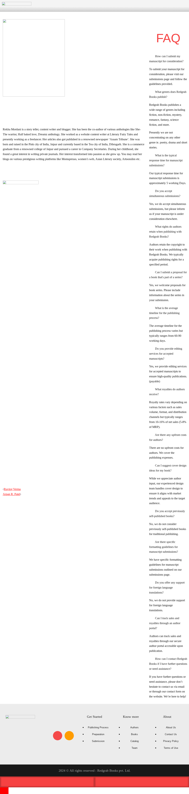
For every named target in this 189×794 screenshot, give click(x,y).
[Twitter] (10, 735)
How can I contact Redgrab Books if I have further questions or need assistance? (168, 663)
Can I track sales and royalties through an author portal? (164, 623)
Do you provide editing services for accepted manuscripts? (165, 353)
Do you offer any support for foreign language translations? (167, 587)
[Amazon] (69, 735)
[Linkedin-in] (46, 735)
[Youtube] (34, 735)
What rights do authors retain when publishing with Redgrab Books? (165, 231)
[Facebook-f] (22, 735)
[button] (168, 59)
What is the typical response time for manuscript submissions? (166, 160)
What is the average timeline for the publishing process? (164, 313)
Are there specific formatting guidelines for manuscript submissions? (163, 546)
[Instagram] (57, 735)
